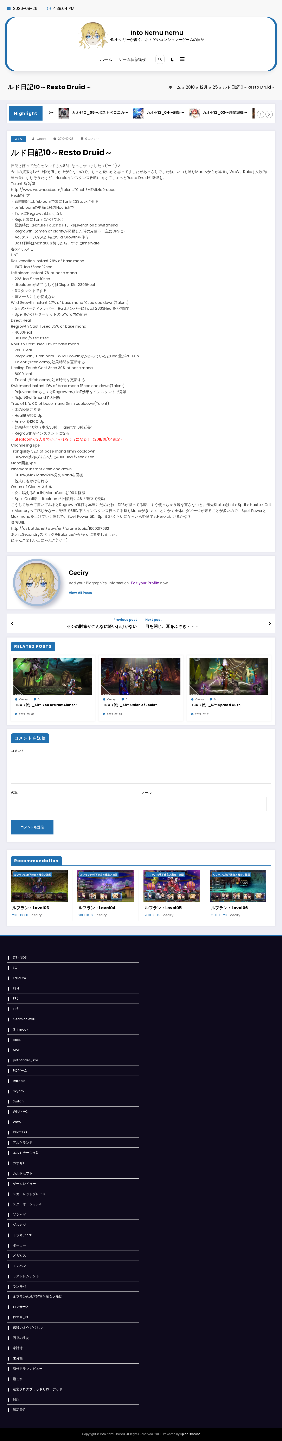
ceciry (41, 139)
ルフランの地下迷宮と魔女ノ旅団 (32, 874)
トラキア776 (22, 1235)
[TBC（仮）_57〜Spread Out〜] (229, 676)
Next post (153, 620)
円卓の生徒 (21, 1338)
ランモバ (19, 1286)
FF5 (16, 998)
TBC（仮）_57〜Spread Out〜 (216, 705)
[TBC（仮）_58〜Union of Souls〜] (140, 676)
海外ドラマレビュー (28, 1368)
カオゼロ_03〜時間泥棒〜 (204, 112)
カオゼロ (19, 1163)
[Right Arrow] (269, 114)
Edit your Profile (145, 583)
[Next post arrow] (270, 623)
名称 (14, 792)
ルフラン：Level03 (30, 908)
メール (147, 792)
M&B (16, 1050)
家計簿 (18, 1348)
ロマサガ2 (20, 1307)
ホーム (106, 59)
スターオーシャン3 (27, 1204)
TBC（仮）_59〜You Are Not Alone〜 (46, 705)
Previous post (125, 620)
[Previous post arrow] (12, 623)
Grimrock (20, 1029)
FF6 (16, 1008)
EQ (15, 967)
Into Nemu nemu (157, 32)
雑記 (16, 1399)
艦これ (18, 1379)
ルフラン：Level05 (163, 908)
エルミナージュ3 (25, 1152)
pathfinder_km (25, 1060)
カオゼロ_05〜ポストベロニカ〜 (79, 112)
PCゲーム (20, 1070)
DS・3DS (20, 957)
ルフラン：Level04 (97, 908)
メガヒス (19, 1255)
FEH (16, 988)
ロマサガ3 (20, 1317)
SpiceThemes (190, 1434)
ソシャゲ (19, 1214)
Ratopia (19, 1080)
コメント (17, 750)
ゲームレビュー (24, 1183)
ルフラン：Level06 (229, 908)
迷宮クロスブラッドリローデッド (37, 1389)
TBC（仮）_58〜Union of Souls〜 (130, 705)
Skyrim (18, 1091)
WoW (18, 139)
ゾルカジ (19, 1224)
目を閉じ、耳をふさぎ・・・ (172, 626)
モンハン (19, 1265)
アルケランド (23, 1142)
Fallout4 (19, 978)
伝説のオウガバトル (28, 1327)
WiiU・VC (20, 1111)
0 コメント (92, 139)
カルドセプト (23, 1173)
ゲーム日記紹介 (132, 59)
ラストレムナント (26, 1276)
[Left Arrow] (260, 114)
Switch (18, 1101)
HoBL (17, 1039)
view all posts (80, 593)
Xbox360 (20, 1132)
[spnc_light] (172, 60)
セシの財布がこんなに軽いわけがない (102, 626)
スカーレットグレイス (29, 1194)
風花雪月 (19, 1409)
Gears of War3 (24, 1019)
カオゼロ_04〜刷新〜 (145, 112)
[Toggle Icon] (182, 60)
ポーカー (19, 1245)
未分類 (18, 1358)
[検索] (159, 59)
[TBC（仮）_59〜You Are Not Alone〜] (52, 676)
